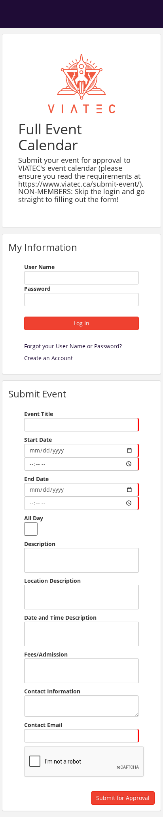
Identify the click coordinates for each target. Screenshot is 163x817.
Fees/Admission (46, 654)
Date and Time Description (60, 617)
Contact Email (43, 725)
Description (39, 544)
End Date (36, 479)
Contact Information (52, 691)
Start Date (38, 439)
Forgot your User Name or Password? (73, 346)
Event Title (38, 414)
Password (37, 288)
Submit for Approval (123, 798)
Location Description (52, 580)
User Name (39, 267)
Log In (81, 323)
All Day (33, 518)
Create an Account (48, 358)
